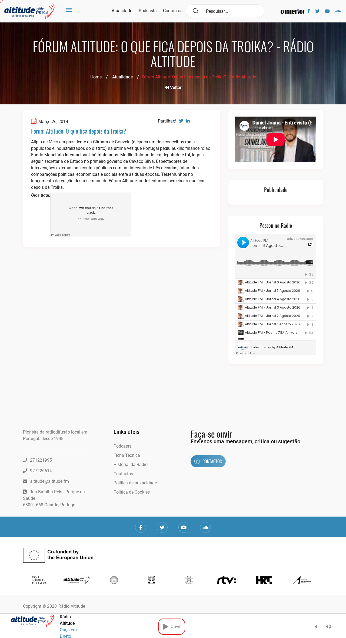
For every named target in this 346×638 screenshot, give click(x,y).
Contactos (172, 10)
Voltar (175, 87)
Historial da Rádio (131, 464)
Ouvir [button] (174, 626)
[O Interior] (293, 11)
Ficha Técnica (127, 455)
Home (96, 77)
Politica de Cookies (132, 492)
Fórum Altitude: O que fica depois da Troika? (78, 131)
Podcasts (148, 10)
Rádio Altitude (71, 606)
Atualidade (122, 10)
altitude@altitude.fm (49, 481)
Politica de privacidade (135, 482)
